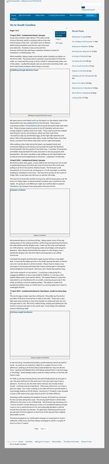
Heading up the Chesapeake (83, 76)
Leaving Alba (77, 98)
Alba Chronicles (25, 15)
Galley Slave (40, 15)
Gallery (14, 19)
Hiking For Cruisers (42, 442)
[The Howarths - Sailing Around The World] (24, 1)
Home (13, 15)
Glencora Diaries (76, 15)
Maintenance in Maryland (82, 88)
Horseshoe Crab (33, 125)
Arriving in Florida (79, 56)
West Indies (56, 442)
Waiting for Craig (78, 37)
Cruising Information (57, 15)
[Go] (83, 7)
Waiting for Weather (80, 46)
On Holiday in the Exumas (82, 41)
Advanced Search (88, 10)
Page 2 (58, 39)
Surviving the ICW (79, 61)
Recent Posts (86, 442)
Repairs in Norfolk (79, 71)
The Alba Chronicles (71, 442)
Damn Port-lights (79, 83)
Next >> (44, 429)
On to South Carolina (60, 34)
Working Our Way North (81, 51)
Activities (90, 15)
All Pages (59, 43)
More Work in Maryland (81, 93)
